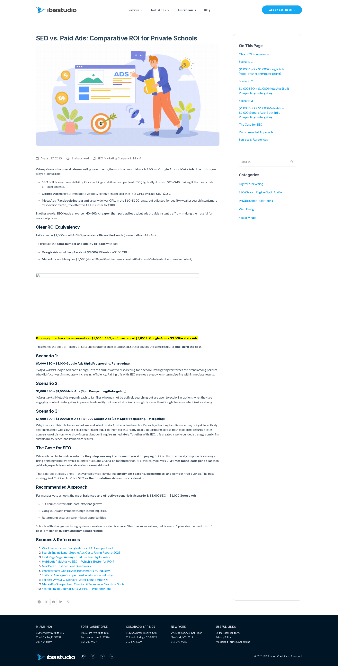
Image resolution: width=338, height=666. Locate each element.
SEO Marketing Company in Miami (119, 158)
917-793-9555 (179, 641)
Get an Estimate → (282, 9)
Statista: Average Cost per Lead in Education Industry (77, 575)
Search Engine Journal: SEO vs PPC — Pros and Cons (76, 588)
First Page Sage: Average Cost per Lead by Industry (76, 557)
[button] (39, 602)
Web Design (247, 209)
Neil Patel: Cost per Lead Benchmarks (67, 566)
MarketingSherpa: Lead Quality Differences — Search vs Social (83, 584)
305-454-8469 (44, 641)
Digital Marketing (251, 184)
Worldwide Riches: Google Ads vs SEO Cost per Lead (77, 548)
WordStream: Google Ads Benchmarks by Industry (76, 570)
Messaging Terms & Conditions (233, 641)
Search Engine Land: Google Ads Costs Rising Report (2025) (81, 552)
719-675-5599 (134, 641)
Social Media (247, 217)
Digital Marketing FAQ (228, 632)
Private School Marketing (256, 200)
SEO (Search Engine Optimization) (261, 192)
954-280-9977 (89, 641)
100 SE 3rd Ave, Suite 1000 (95, 632)
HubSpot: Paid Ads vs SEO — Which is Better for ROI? (78, 561)
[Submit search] (291, 162)
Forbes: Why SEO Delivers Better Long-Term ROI (75, 579)
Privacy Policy (223, 637)
